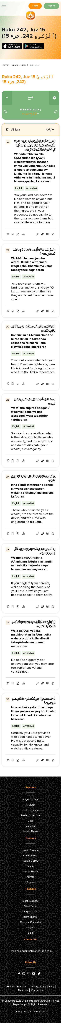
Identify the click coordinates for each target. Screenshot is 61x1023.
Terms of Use (39, 1011)
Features (21, 986)
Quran (14, 65)
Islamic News (30, 917)
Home (5, 65)
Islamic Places (30, 831)
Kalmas (30, 877)
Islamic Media (30, 871)
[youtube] (33, 973)
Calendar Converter (30, 922)
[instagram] (23, 973)
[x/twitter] (39, 973)
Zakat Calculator (30, 901)
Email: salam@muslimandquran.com (30, 951)
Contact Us (37, 990)
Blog (30, 933)
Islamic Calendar (30, 850)
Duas (30, 820)
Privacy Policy (22, 1011)
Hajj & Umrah (30, 911)
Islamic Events (30, 855)
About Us (23, 990)
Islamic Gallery (30, 861)
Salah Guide (30, 906)
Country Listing (38, 986)
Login (35, 6)
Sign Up (51, 6)
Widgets (30, 927)
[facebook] (19, 973)
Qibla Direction (30, 810)
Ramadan (31, 826)
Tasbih (30, 866)
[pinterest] (28, 973)
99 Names (30, 882)
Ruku (23, 65)
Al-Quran (30, 805)
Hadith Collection (30, 815)
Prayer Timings (30, 799)
